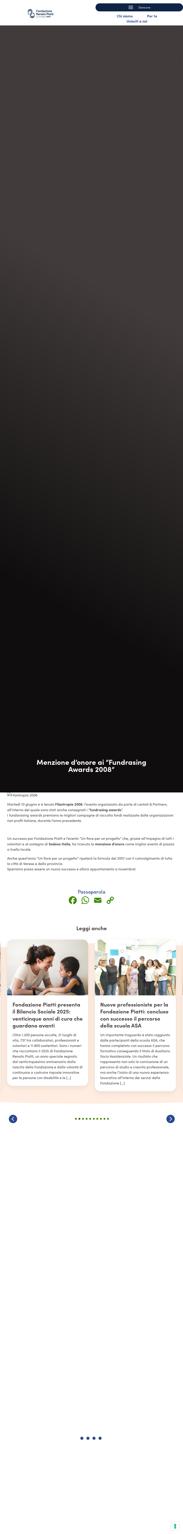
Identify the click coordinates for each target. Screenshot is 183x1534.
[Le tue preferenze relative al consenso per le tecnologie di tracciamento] (175, 1526)
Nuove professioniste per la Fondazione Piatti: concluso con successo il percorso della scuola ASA (134, 1014)
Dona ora (144, 7)
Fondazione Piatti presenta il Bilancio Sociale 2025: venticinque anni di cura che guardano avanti (47, 1014)
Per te (152, 15)
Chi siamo (125, 15)
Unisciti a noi (137, 21)
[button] (170, 1118)
